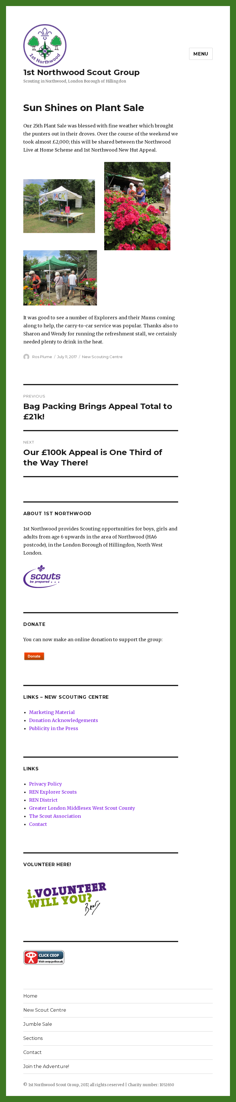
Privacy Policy (45, 784)
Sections (33, 1038)
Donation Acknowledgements (63, 720)
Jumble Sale (37, 1024)
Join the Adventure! (46, 1066)
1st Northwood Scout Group (81, 72)
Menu (200, 54)
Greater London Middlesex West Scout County (82, 808)
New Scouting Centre (102, 356)
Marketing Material (52, 712)
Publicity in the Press (53, 728)
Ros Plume (42, 356)
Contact (38, 824)
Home (30, 996)
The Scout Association (55, 816)
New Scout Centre (44, 1010)
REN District (43, 800)
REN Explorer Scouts (53, 792)
